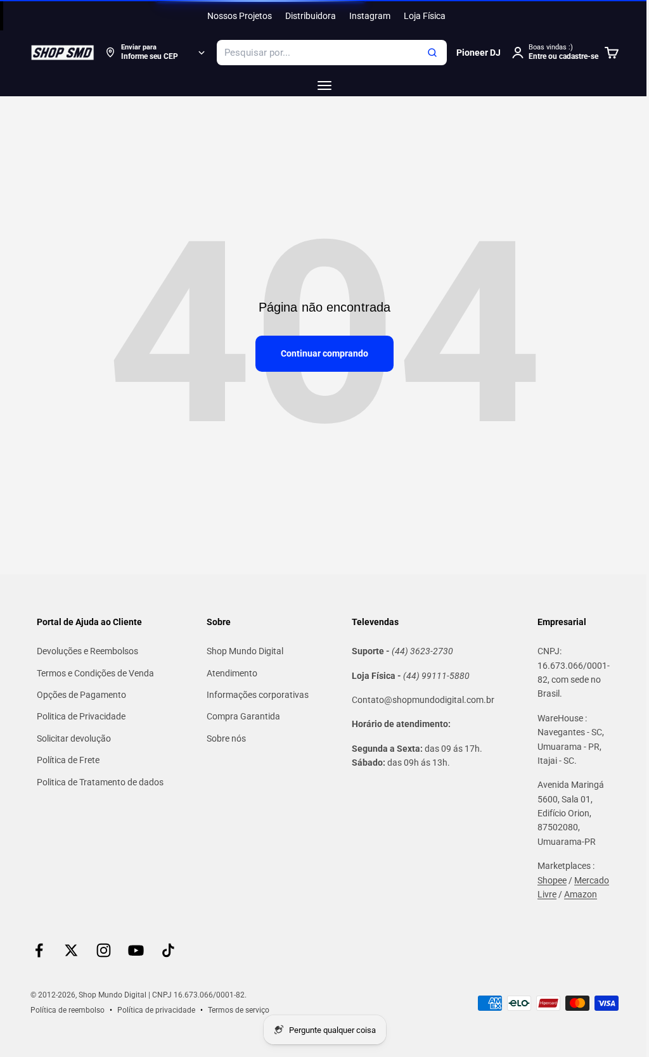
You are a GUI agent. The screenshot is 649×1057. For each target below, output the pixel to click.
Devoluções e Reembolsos (87, 651)
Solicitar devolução (74, 738)
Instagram (369, 16)
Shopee (552, 880)
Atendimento (232, 673)
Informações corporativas (258, 695)
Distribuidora (310, 16)
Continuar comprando (324, 353)
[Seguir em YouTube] (136, 950)
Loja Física (425, 16)
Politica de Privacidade (81, 716)
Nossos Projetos (239, 16)
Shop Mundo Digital (245, 651)
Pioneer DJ (478, 52)
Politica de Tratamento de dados (100, 782)
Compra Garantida (243, 716)
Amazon (580, 894)
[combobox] (332, 52)
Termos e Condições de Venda (95, 673)
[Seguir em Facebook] (39, 950)
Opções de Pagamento (81, 695)
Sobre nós (226, 738)
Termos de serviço (238, 1010)
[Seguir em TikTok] (168, 950)
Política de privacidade (156, 1010)
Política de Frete (68, 760)
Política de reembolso (67, 1010)
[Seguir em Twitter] (71, 950)
